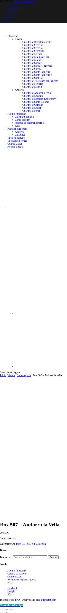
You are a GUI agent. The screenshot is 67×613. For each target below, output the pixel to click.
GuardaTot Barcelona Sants (36, 42)
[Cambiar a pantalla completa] (5, 609)
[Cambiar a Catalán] (41, 260)
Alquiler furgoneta (17, 128)
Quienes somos (15, 7)
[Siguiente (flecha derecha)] (5, 612)
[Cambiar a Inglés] (41, 366)
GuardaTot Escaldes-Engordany (39, 98)
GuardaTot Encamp (32, 95)
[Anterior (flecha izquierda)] (1, 612)
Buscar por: (6, 557)
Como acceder (22, 119)
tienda (11, 375)
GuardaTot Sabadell (32, 63)
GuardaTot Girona (32, 69)
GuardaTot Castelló (32, 48)
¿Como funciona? (16, 570)
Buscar (53, 557)
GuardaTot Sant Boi (32, 78)
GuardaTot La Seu (32, 54)
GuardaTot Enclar (31, 107)
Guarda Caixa (14, 143)
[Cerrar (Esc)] (12, 609)
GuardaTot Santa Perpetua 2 (37, 75)
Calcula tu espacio (24, 116)
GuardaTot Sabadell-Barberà (37, 66)
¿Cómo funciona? (16, 113)
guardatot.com (48, 599)
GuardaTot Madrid (32, 86)
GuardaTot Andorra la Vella (36, 92)
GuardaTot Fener (31, 110)
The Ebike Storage (17, 140)
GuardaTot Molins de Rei (35, 57)
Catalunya (20, 134)
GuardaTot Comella (32, 104)
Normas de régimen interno (29, 122)
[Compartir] (8, 609)
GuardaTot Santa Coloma (35, 101)
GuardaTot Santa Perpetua (36, 72)
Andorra (19, 131)
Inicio (3, 375)
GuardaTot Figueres (32, 83)
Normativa (13, 10)
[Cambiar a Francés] (41, 313)
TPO (17, 599)
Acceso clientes (15, 146)
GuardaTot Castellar (32, 45)
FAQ (9, 13)
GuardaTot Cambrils (33, 51)
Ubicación (12, 36)
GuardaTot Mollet (31, 60)
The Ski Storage (16, 137)
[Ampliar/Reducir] (1, 609)
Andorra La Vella (21, 543)
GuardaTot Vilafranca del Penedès (40, 81)
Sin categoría (24, 375)
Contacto (12, 16)
